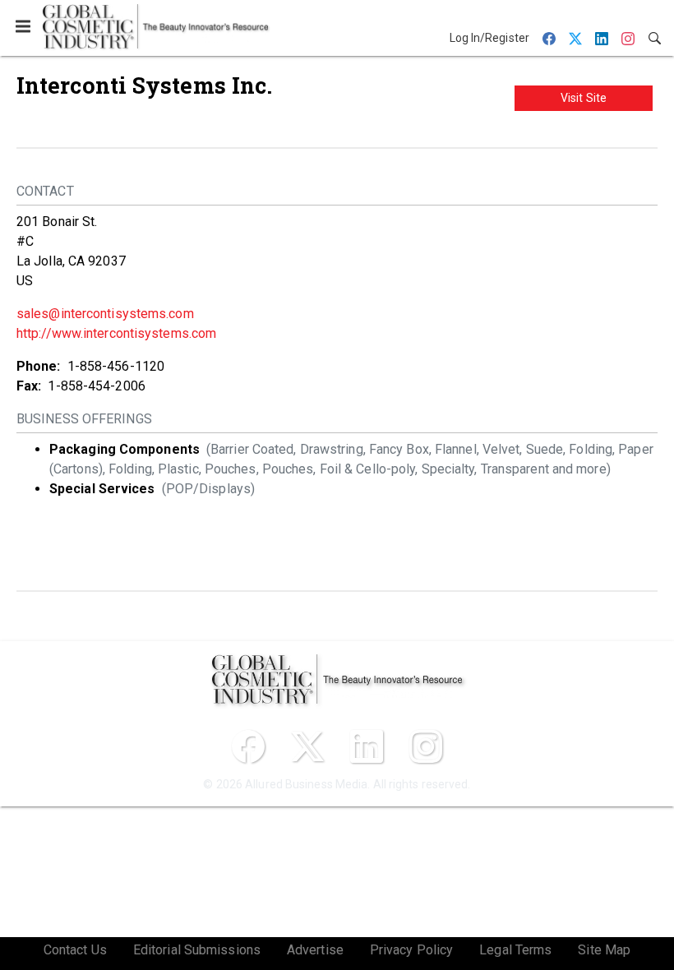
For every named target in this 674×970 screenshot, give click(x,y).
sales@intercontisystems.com (105, 313)
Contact (45, 191)
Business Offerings (84, 419)
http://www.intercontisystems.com (116, 333)
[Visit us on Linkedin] (366, 746)
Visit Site (584, 97)
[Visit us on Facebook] (248, 746)
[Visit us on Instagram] (425, 746)
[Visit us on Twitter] (307, 746)
